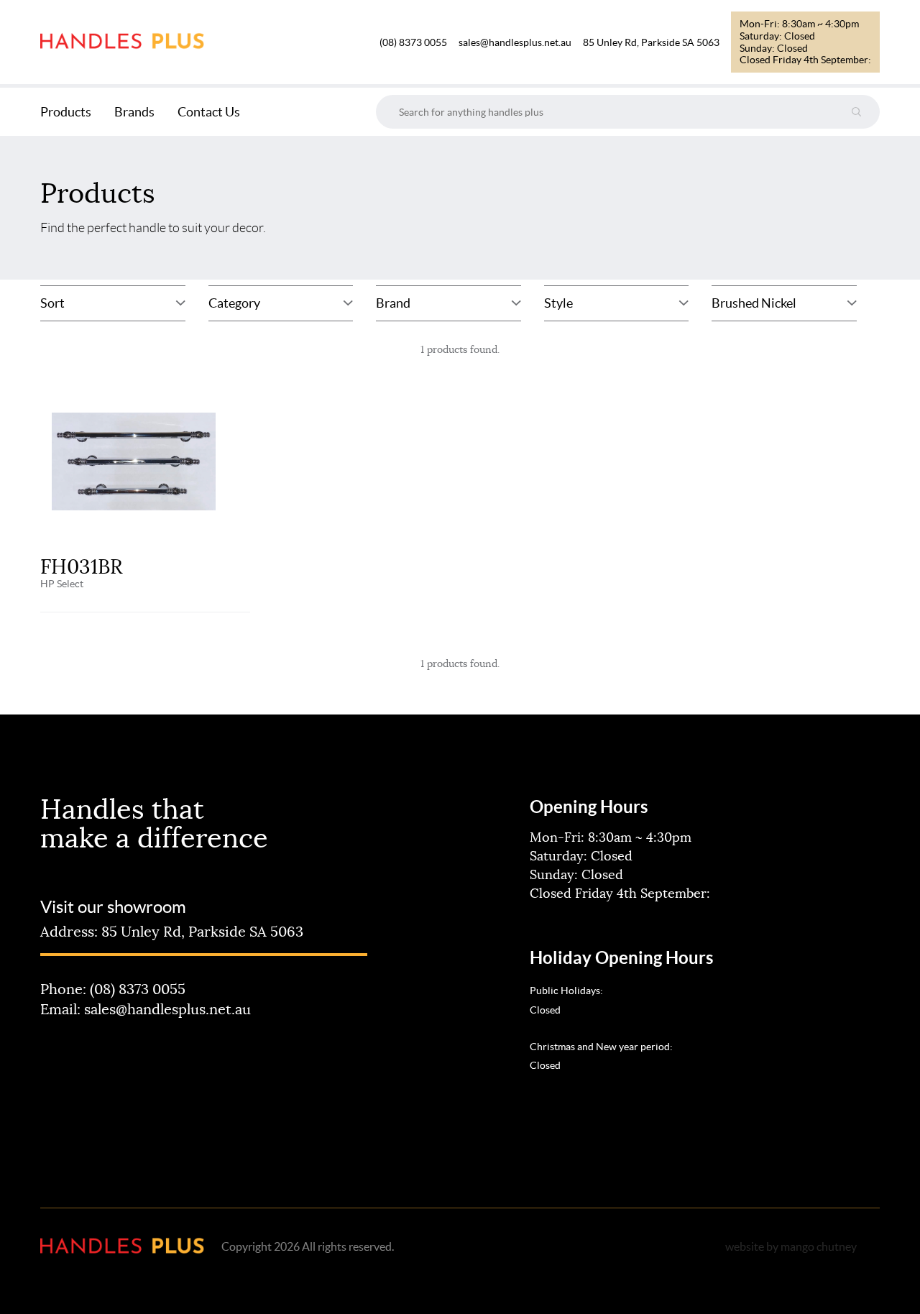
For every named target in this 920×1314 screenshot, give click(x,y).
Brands (134, 111)
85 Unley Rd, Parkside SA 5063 (651, 42)
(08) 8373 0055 (413, 42)
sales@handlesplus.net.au (515, 42)
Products (65, 111)
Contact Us (209, 111)
